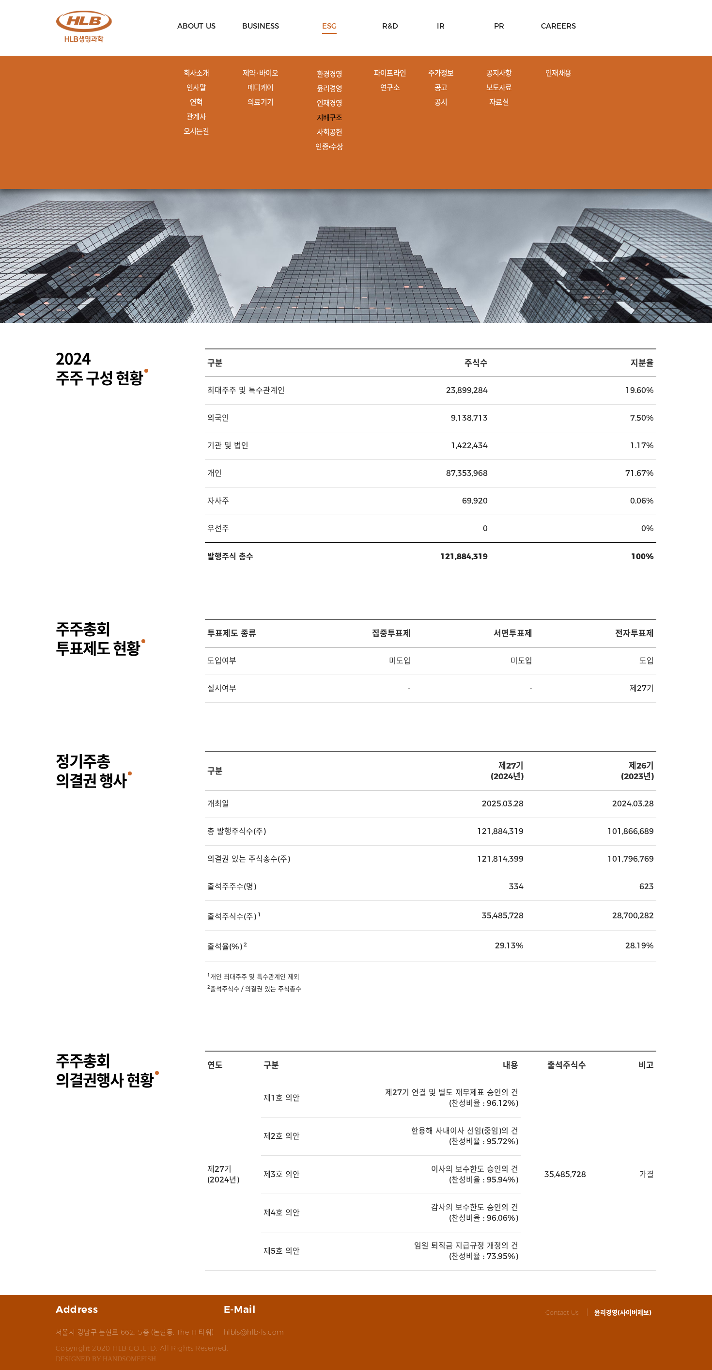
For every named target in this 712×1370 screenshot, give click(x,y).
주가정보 (441, 72)
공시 (441, 101)
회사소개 (196, 72)
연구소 (390, 87)
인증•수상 (329, 146)
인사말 (196, 87)
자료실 (499, 101)
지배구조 (329, 117)
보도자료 (499, 87)
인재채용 (558, 72)
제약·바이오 (261, 72)
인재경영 (329, 102)
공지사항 (499, 72)
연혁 (196, 101)
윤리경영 (329, 88)
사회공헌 (329, 131)
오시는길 (196, 131)
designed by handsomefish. (107, 1359)
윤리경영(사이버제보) (622, 1312)
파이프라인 (390, 72)
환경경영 (329, 73)
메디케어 (260, 87)
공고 (441, 87)
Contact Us (562, 1312)
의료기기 (260, 101)
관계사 (196, 116)
